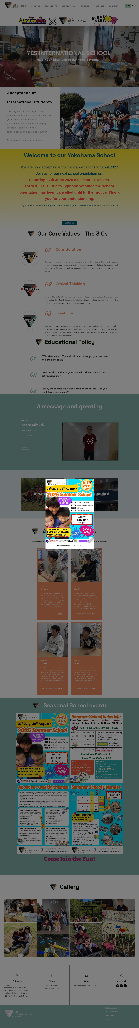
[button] (91, 482)
